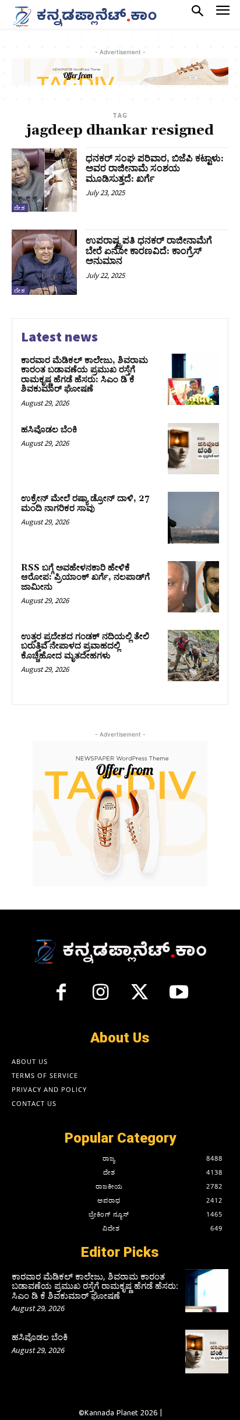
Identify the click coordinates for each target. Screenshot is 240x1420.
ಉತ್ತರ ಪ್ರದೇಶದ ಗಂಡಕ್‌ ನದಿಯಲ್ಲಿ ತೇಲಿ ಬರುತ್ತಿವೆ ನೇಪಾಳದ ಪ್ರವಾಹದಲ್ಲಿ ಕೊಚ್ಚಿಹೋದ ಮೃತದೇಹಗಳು (85, 646)
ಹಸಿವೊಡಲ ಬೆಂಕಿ (49, 429)
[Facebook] (61, 997)
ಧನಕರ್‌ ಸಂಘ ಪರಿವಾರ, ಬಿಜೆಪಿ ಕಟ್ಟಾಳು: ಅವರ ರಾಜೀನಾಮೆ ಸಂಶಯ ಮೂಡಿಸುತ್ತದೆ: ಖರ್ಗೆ (155, 169)
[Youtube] (179, 997)
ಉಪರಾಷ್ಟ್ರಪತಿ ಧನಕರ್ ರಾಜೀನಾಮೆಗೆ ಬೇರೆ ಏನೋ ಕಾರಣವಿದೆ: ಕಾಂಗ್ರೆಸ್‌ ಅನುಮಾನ (149, 251)
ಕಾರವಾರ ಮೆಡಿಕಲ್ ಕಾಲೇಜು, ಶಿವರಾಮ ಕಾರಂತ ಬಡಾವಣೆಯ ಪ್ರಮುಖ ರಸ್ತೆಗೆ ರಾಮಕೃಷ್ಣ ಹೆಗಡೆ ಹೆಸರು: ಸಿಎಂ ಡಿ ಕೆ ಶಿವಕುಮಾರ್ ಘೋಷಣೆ (84, 375)
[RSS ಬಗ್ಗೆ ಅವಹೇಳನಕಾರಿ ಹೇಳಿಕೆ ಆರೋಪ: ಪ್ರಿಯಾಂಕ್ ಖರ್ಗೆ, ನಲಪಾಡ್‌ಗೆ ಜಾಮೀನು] (193, 586)
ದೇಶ (20, 208)
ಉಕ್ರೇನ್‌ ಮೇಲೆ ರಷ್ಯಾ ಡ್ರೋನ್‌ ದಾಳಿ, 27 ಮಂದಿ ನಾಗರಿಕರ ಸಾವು (85, 503)
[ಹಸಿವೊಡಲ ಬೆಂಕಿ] (193, 448)
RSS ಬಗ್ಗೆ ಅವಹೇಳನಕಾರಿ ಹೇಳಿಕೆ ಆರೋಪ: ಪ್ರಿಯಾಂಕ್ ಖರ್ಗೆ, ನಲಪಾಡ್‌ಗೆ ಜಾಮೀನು (85, 577)
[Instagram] (100, 997)
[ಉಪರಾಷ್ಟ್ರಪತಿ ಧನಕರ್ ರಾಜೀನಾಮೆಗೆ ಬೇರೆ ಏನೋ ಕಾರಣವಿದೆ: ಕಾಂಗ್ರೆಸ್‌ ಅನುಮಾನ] (44, 262)
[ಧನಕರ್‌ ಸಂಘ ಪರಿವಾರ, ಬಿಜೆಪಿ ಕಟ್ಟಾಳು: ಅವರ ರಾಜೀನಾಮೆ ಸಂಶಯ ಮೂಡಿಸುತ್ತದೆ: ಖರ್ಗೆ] (44, 180)
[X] (140, 997)
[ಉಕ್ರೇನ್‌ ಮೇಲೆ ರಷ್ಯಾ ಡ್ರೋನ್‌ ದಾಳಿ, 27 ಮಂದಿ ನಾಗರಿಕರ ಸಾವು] (193, 517)
